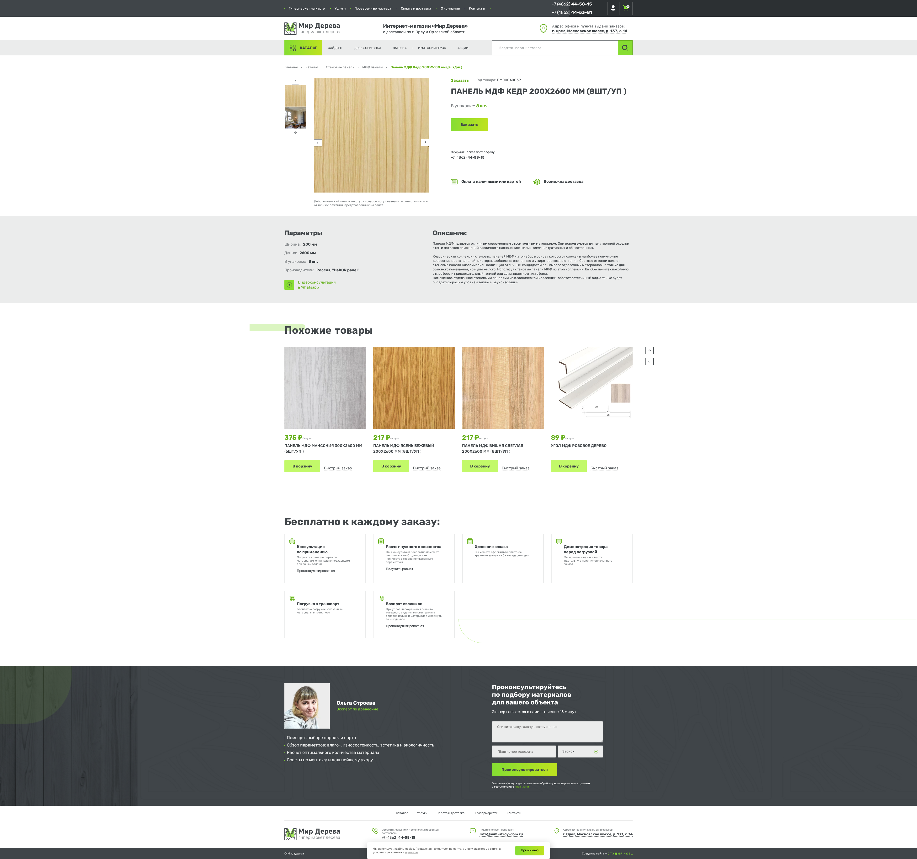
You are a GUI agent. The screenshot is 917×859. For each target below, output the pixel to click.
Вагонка (400, 48)
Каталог (308, 48)
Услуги (340, 8)
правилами (522, 786)
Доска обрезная (367, 48)
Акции (463, 48)
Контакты (477, 8)
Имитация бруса (432, 48)
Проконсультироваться (316, 571)
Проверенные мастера (372, 8)
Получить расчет (399, 569)
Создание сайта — (595, 853)
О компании (450, 8)
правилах (411, 852)
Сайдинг (335, 48)
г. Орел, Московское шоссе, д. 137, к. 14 (589, 31)
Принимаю (529, 850)
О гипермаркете (486, 813)
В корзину (302, 466)
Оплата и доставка (416, 8)
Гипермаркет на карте (307, 8)
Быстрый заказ (338, 468)
